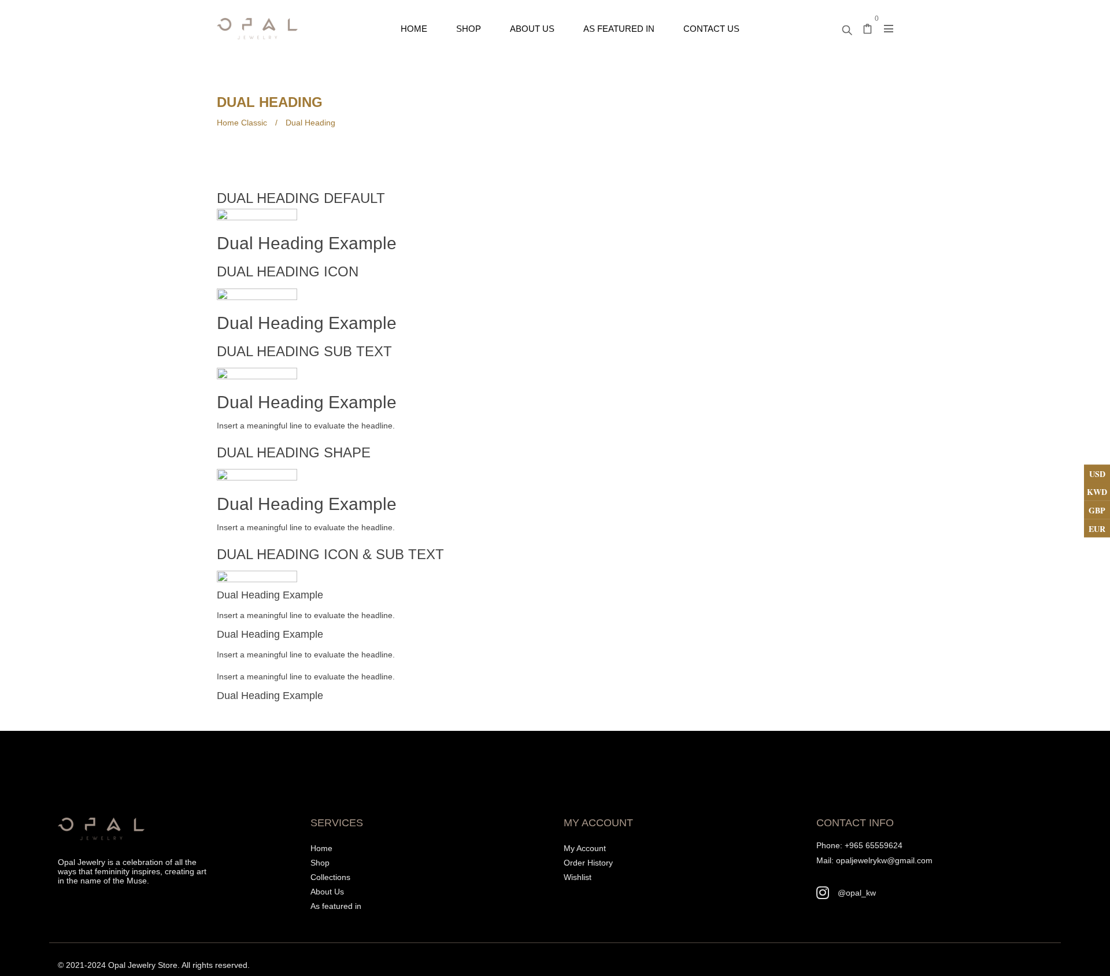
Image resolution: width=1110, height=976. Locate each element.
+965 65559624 (873, 845)
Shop (320, 862)
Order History (588, 862)
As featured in (335, 906)
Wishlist (577, 877)
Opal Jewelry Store (142, 965)
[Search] (847, 27)
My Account (585, 848)
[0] (867, 30)
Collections (330, 877)
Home (321, 848)
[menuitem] (414, 29)
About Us (327, 891)
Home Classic (242, 122)
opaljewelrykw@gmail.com (884, 860)
